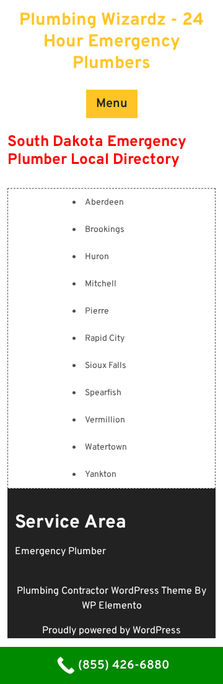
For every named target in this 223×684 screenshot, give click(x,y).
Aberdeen (104, 202)
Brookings (105, 229)
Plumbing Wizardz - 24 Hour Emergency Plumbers (111, 42)
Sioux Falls (105, 366)
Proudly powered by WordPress (111, 631)
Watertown (106, 447)
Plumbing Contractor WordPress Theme (106, 591)
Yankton (100, 474)
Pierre (97, 311)
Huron (97, 257)
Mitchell (100, 284)
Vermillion (105, 420)
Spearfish (103, 393)
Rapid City (105, 338)
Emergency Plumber (60, 551)
